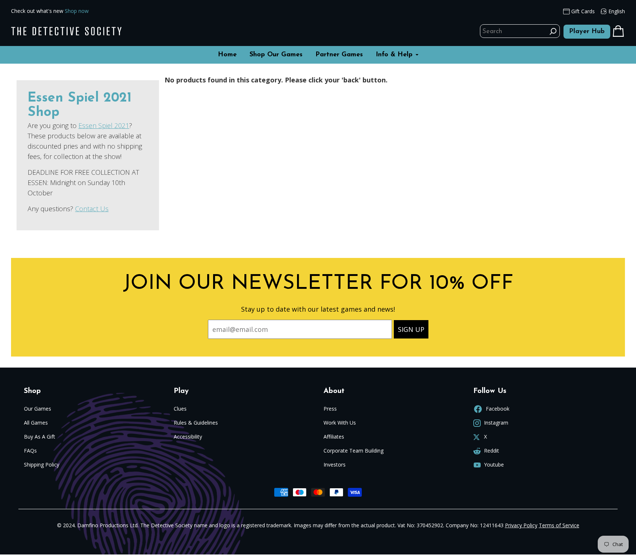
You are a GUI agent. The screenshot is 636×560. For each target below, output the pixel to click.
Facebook (496, 408)
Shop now (77, 10)
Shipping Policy (41, 464)
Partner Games (339, 55)
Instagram (495, 422)
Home (227, 55)
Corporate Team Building (354, 450)
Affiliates (334, 436)
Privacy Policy (521, 525)
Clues (180, 408)
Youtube (493, 464)
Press (330, 408)
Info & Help (395, 55)
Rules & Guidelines (196, 422)
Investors (335, 464)
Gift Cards (582, 11)
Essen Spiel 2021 (103, 125)
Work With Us (340, 422)
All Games (36, 422)
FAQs (30, 450)
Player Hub (587, 31)
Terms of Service (559, 525)
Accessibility (188, 436)
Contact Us (92, 208)
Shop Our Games (276, 55)
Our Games (37, 408)
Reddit (491, 450)
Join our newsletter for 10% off (318, 283)
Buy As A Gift (39, 436)
